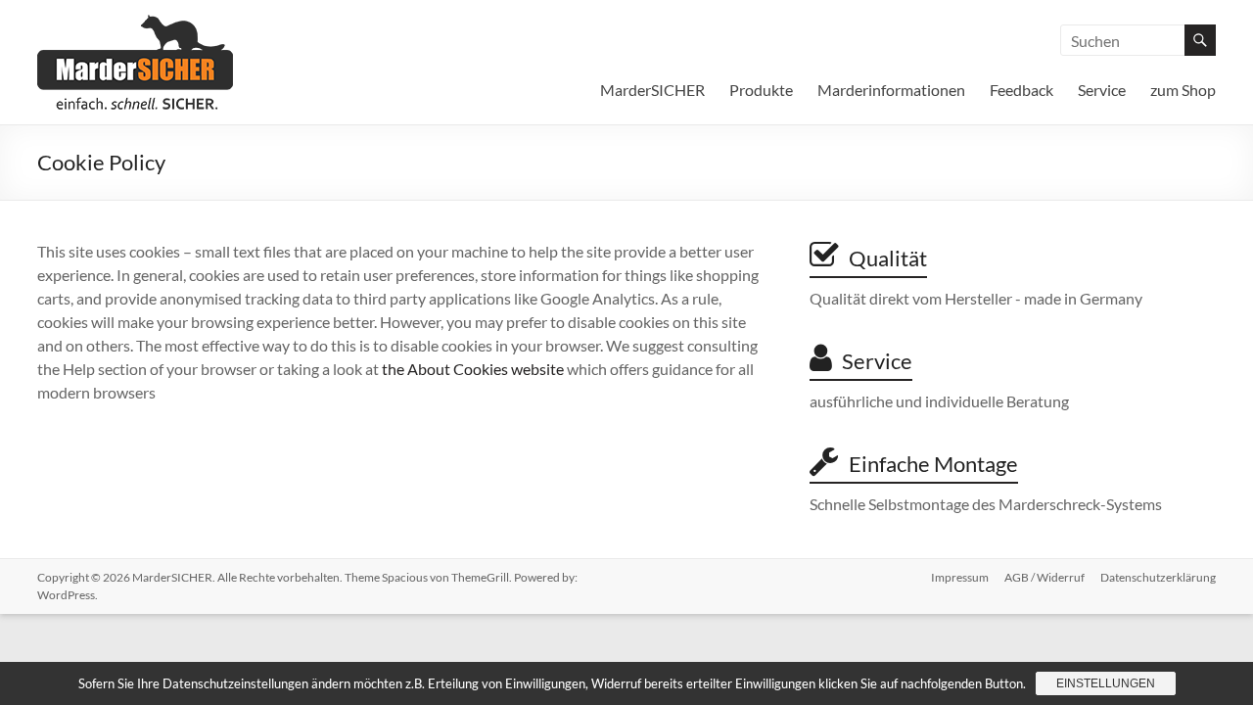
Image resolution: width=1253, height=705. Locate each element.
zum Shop (1183, 89)
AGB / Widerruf (1044, 577)
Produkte (761, 89)
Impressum (960, 577)
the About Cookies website (473, 368)
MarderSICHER (652, 89)
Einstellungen (1105, 683)
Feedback (1021, 89)
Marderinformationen (891, 89)
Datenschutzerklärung (1158, 577)
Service (1102, 89)
